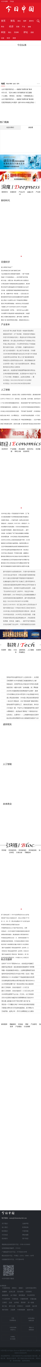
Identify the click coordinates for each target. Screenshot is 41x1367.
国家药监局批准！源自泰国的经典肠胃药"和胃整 (18, 967)
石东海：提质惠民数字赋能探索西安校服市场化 (15, 290)
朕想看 (30, 127)
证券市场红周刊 (31, 1288)
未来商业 (7, 804)
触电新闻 (5, 1295)
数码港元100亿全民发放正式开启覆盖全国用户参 (15, 563)
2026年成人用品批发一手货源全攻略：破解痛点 (15, 553)
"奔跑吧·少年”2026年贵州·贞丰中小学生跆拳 (14, 307)
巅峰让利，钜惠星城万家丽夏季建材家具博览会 (19, 370)
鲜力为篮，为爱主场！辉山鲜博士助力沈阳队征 (15, 280)
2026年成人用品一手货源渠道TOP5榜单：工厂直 (15, 513)
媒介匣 (34, 1306)
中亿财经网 (6, 1299)
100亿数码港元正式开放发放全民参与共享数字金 (15, 559)
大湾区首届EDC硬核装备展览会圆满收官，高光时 (15, 284)
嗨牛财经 (5, 1310)
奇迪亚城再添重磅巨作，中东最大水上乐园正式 (15, 957)
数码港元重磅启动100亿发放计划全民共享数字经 (15, 556)
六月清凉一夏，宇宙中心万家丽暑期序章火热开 (23, 708)
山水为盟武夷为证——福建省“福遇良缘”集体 (17, 89)
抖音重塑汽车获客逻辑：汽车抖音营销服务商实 (15, 526)
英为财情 (20, 1291)
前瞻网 (4, 1291)
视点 (9, 32)
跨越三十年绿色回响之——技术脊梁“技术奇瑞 (14, 277)
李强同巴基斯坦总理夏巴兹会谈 (10, 924)
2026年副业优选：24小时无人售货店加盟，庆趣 (19, 614)
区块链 (4, 850)
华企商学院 (31, 1295)
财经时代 (5, 192)
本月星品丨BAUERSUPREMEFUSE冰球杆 (17, 380)
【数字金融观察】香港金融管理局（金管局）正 (15, 947)
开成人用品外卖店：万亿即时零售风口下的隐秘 (19, 344)
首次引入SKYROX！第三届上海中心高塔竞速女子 (20, 604)
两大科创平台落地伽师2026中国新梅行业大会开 (15, 287)
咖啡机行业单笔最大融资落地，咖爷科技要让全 (15, 543)
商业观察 (22, 449)
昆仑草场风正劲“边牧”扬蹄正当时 (11, 270)
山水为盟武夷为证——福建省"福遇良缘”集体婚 (17, 99)
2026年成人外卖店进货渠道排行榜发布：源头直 (19, 611)
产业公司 (22, 192)
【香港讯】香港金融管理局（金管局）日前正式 (15, 951)
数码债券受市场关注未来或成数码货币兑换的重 (15, 297)
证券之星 (12, 1291)
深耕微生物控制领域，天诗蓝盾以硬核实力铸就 (15, 941)
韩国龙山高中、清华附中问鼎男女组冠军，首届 (19, 588)
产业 (23, 26)
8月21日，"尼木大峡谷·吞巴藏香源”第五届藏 (17, 92)
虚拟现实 (22, 650)
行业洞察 (27, 1026)
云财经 (4, 1302)
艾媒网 (12, 1310)
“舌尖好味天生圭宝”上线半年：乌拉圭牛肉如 (18, 591)
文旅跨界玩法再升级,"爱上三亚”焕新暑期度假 (18, 357)
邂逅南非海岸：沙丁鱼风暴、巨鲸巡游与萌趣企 (19, 334)
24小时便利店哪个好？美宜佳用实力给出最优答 (18, 984)
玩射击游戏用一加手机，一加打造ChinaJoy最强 (14, 310)
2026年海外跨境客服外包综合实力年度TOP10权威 (20, 354)
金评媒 (16, 1302)
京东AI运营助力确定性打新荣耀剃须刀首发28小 (18, 997)
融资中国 (30, 1310)
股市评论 (30, 449)
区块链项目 (22, 850)
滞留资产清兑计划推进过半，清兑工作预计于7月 (15, 918)
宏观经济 (13, 192)
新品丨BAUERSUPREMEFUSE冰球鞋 (15, 601)
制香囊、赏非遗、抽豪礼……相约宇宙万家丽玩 (19, 621)
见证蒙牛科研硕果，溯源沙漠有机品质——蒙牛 (15, 530)
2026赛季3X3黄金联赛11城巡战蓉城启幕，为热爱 (15, 313)
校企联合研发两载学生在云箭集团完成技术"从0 (23, 718)
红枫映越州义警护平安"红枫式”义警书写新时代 (19, 581)
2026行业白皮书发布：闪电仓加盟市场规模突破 (19, 575)
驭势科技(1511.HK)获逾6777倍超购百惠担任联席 (18, 977)
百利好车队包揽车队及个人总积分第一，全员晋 (23, 677)
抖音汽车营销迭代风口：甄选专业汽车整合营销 (19, 337)
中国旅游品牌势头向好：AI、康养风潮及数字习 (15, 938)
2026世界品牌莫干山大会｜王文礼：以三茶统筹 (18, 994)
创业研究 (26, 451)
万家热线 (15, 1299)
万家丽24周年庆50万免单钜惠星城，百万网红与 (18, 1008)
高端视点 (22, 652)
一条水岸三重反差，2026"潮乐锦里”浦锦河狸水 (22, 701)
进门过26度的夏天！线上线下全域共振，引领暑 (19, 350)
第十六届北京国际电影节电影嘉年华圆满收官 (18, 578)
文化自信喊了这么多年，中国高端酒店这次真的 (19, 624)
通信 (9, 650)
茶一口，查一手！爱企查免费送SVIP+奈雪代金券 (15, 921)
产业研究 (34, 1024)
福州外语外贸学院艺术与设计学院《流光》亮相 (18, 974)
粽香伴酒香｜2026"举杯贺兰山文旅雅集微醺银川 (19, 595)
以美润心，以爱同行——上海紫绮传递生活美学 (23, 715)
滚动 (19, 21)
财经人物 (18, 451)
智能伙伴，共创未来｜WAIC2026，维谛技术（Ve (15, 523)
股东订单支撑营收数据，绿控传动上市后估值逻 (15, 303)
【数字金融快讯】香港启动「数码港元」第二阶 (15, 954)
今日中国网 (4, 1)
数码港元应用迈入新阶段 (11, 367)
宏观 (17, 26)
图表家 (23, 1302)
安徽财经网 (24, 1299)
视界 (24, 21)
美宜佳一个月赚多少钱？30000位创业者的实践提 (18, 1004)
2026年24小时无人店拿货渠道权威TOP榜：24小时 (15, 540)
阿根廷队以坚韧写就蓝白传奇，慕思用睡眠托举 (19, 360)
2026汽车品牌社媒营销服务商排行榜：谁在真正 (15, 550)
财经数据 (22, 1295)
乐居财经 (29, 1291)
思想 (32, 32)
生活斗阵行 (10, 127)
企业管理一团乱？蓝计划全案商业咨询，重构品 (19, 364)
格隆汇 (21, 1288)
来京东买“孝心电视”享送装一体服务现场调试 (18, 331)
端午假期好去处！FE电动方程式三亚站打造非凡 (19, 608)
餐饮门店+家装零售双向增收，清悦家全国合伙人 (15, 320)
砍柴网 (28, 1306)
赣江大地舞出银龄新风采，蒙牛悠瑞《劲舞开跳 (15, 317)
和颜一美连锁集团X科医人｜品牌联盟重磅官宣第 (18, 970)
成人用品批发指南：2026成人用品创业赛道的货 (23, 698)
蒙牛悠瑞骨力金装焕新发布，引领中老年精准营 (19, 571)
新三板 (4, 1306)
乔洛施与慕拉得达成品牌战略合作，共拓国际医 (19, 618)
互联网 (16, 32)
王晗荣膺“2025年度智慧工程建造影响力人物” (22, 681)
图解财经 (13, 1024)
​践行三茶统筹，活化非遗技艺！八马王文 (15, 987)
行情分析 (19, 852)
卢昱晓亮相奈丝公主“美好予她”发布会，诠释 (14, 928)
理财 (26, 1024)
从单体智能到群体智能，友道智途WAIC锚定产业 (19, 373)
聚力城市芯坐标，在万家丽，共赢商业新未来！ (19, 347)
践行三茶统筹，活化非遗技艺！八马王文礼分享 (18, 991)
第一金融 (31, 1302)
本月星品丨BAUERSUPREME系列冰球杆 (17, 383)
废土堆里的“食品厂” (7, 267)
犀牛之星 (12, 1306)
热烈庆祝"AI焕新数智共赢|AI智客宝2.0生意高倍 (15, 944)
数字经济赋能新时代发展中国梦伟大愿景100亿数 (15, 566)
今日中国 (20, 9)
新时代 (31, 21)
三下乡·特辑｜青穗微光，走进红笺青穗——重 (18, 377)
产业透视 (13, 449)
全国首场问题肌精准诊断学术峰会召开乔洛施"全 (19, 585)
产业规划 (18, 1026)
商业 (2, 26)
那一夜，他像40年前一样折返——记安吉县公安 (15, 293)
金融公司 (30, 192)
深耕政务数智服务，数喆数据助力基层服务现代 (15, 934)
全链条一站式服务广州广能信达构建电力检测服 (15, 533)
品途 (10, 1302)
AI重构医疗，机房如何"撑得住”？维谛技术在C (22, 711)
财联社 (14, 1288)
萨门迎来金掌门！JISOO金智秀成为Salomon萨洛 (15, 914)
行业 (15, 650)
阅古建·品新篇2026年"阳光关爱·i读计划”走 (16, 1001)
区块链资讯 (12, 850)
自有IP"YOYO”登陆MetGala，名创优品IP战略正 (18, 963)
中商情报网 (21, 1310)
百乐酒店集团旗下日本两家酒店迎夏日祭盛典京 (15, 517)
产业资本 (5, 324)
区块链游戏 (32, 850)
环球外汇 (20, 1306)
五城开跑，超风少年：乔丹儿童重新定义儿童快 (18, 1011)
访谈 (2, 38)
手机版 (12, 1)
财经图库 (4, 1024)
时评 (8, 38)
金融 (29, 26)
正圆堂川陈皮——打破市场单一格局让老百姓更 (15, 520)
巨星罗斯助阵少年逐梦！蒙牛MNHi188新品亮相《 (18, 102)
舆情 (14, 38)
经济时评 (5, 449)
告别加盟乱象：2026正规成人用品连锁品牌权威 (15, 536)
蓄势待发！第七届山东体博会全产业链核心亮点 (19, 340)
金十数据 (13, 1295)
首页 (3, 21)
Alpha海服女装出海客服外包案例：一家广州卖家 (15, 274)
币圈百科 (28, 852)
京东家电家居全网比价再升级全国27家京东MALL (18, 980)
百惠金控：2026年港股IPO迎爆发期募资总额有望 (15, 931)
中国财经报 (6, 1288)
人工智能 (5, 389)
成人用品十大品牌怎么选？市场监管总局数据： (15, 300)
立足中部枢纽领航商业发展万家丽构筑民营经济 (15, 546)
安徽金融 (33, 1299)
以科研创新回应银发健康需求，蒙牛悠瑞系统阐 (19, 598)
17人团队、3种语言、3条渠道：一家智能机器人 (18, 96)
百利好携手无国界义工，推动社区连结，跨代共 (23, 704)
